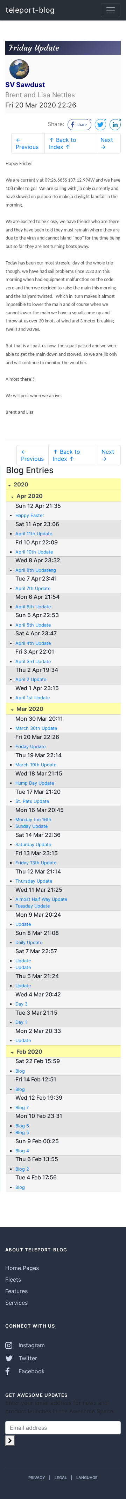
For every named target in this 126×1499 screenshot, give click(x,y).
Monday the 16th (33, 819)
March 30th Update (36, 728)
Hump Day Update (34, 783)
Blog (20, 1071)
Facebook (31, 1371)
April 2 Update (30, 679)
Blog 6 (22, 1125)
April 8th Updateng (35, 570)
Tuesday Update (32, 906)
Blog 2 (22, 1169)
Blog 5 (22, 1132)
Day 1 (21, 1022)
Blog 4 (22, 1150)
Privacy (36, 1477)
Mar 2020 (29, 708)
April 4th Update (33, 643)
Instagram (31, 1345)
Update (23, 924)
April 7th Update (32, 588)
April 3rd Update (33, 661)
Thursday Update (33, 881)
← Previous (27, 143)
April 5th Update (33, 625)
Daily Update (28, 942)
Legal (61, 1477)
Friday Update (30, 746)
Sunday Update (31, 826)
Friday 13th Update (35, 862)
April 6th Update (33, 606)
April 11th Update (33, 533)
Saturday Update (33, 844)
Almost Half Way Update (41, 899)
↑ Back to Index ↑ (62, 143)
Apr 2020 (29, 495)
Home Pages (22, 1267)
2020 (20, 484)
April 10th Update (34, 552)
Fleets (13, 1279)
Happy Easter (29, 515)
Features (16, 1291)
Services (16, 1302)
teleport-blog (30, 10)
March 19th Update (35, 764)
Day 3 (21, 1004)
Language (87, 1477)
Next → (106, 143)
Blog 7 (22, 1107)
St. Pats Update (32, 801)
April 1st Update (32, 697)
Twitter (27, 1358)
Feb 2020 (28, 1051)
